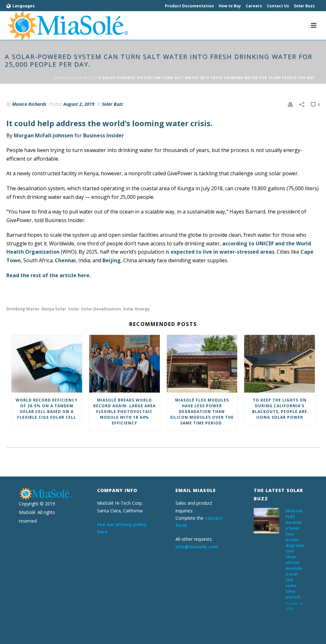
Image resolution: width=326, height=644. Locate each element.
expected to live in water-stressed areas (222, 251)
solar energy (136, 309)
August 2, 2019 (79, 104)
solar (73, 309)
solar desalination (101, 309)
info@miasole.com (196, 547)
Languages (23, 6)
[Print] (290, 104)
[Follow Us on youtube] (284, 626)
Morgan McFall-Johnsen (43, 135)
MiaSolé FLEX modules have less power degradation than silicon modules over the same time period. (202, 411)
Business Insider (103, 135)
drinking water (22, 309)
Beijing (112, 260)
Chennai (65, 260)
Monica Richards (29, 104)
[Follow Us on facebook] (272, 626)
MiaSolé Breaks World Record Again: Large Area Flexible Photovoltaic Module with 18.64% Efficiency (124, 411)
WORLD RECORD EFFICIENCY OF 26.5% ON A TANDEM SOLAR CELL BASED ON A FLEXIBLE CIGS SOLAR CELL (47, 408)
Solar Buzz (82, 78)
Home (60, 78)
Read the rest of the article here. (48, 275)
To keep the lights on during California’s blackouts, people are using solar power (279, 408)
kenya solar (53, 309)
